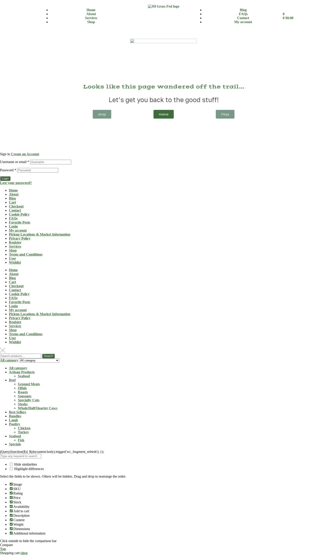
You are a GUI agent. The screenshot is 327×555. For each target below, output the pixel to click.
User (12, 258)
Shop (13, 250)
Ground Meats (29, 384)
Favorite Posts (19, 222)
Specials (15, 444)
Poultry (14, 424)
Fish (21, 440)
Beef (12, 380)
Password (8, 170)
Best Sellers (17, 412)
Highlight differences (28, 469)
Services (15, 246)
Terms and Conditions (25, 254)
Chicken (24, 428)
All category (18, 368)
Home (13, 190)
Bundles (15, 416)
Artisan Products (22, 372)
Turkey (23, 432)
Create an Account (25, 154)
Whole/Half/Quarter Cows (37, 408)
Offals (22, 388)
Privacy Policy (19, 238)
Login (5, 178)
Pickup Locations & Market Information (39, 234)
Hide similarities (25, 464)
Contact (15, 210)
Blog (12, 198)
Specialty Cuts (28, 400)
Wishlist (15, 262)
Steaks (23, 404)
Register (15, 242)
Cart (12, 202)
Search (48, 356)
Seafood (24, 376)
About (13, 194)
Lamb (13, 420)
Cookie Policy (19, 214)
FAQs (13, 218)
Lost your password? (16, 183)
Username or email (14, 162)
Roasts (23, 392)
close (24, 553)
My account (18, 230)
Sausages (24, 396)
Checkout (16, 206)
